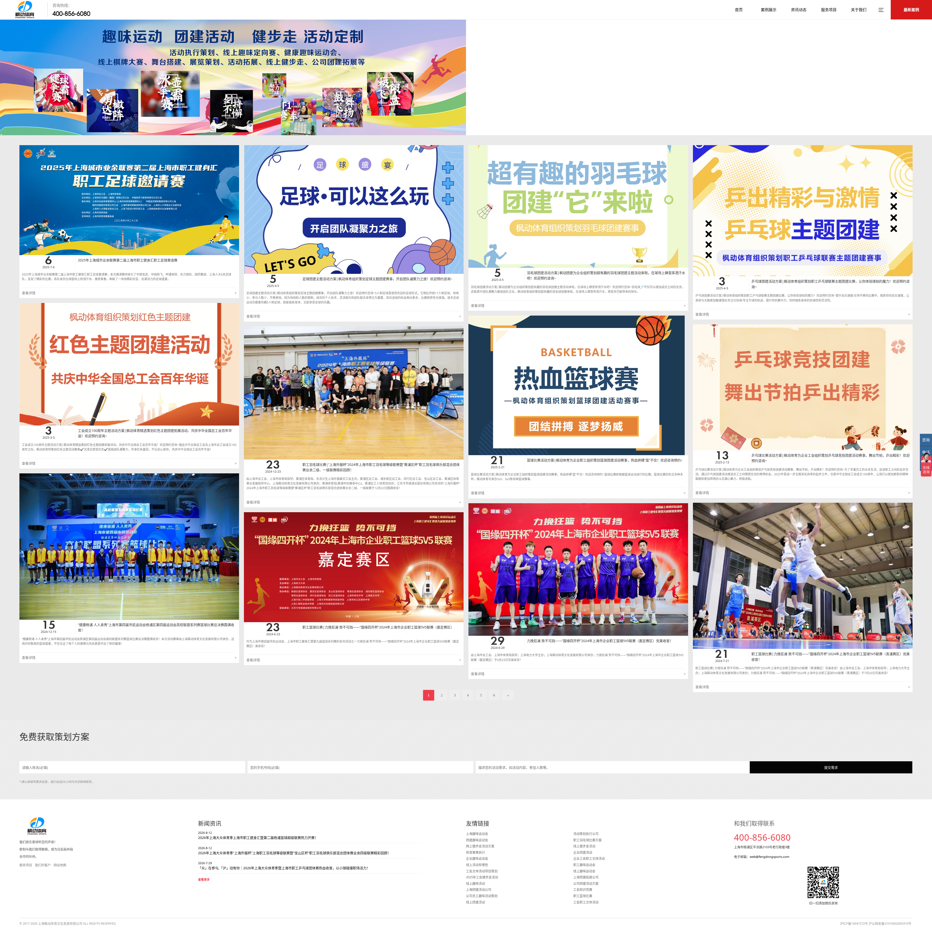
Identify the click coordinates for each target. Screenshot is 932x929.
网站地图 (60, 865)
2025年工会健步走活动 (482, 877)
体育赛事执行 (475, 852)
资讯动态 (799, 9)
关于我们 (858, 9)
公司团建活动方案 (586, 883)
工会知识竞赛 (582, 889)
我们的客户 (43, 865)
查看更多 (204, 880)
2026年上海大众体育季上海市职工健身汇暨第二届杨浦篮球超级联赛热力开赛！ (258, 835)
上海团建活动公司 (478, 889)
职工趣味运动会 (584, 864)
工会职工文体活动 (586, 902)
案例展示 (768, 9)
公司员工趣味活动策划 (482, 896)
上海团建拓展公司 (586, 877)
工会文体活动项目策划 (482, 871)
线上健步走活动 (584, 846)
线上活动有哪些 (477, 864)
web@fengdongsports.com (769, 856)
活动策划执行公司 (586, 833)
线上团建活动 (475, 902)
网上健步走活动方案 (480, 846)
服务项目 (829, 9)
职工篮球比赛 (582, 896)
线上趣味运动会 (584, 871)
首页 (739, 9)
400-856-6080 (71, 13)
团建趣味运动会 (477, 840)
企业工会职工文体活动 (589, 858)
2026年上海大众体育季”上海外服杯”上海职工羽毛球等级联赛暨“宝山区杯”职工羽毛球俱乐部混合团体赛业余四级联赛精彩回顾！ (294, 850)
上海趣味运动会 (477, 833)
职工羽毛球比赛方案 (587, 840)
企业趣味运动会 (477, 858)
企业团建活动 (582, 852)
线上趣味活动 (475, 883)
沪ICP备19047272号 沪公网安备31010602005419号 (875, 923)
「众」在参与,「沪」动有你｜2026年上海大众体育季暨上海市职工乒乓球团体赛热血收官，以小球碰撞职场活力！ (284, 865)
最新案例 (911, 9)
